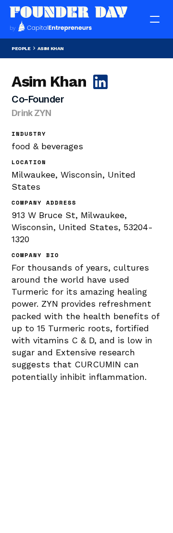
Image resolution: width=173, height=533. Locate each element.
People (21, 48)
